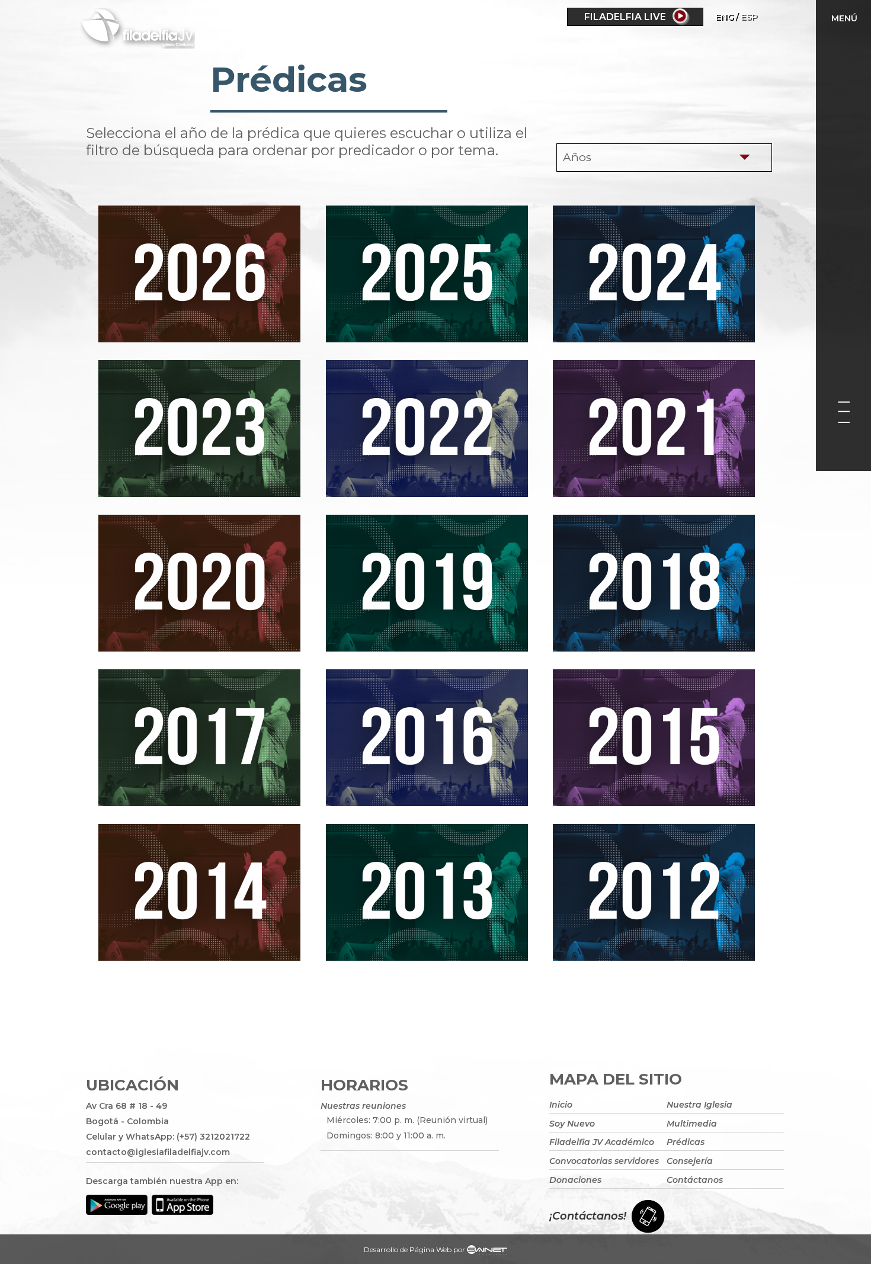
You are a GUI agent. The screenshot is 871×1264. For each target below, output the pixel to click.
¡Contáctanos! (587, 1216)
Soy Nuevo (572, 1123)
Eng (724, 16)
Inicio (560, 1104)
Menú (844, 18)
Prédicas (686, 1142)
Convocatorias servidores (604, 1161)
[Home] (186, 30)
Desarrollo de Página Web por (414, 1249)
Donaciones (575, 1180)
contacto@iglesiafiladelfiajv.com (158, 1152)
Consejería (690, 1161)
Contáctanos (695, 1180)
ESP (749, 16)
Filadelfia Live (625, 17)
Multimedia (692, 1123)
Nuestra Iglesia (699, 1104)
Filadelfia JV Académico (601, 1142)
